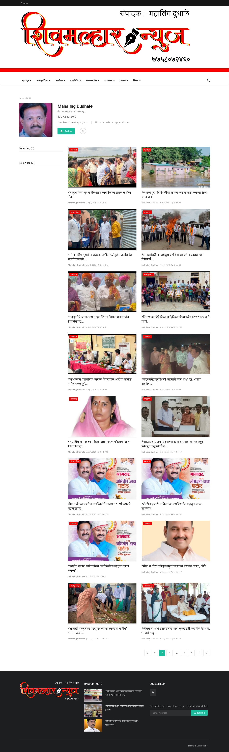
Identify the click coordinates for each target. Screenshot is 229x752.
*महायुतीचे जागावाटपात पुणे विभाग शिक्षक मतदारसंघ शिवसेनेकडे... (98, 319)
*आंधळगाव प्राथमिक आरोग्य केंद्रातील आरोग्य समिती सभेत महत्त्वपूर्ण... (100, 381)
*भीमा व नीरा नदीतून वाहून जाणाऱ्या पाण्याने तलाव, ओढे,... (175, 566)
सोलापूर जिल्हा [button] (43, 80)
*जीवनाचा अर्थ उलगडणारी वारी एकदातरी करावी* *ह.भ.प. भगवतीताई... (175, 630)
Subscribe (199, 712)
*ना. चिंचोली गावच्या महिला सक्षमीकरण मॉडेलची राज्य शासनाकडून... (99, 444)
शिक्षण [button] (136, 80)
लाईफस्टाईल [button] (91, 80)
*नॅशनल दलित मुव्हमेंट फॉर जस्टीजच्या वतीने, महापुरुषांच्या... (121, 723)
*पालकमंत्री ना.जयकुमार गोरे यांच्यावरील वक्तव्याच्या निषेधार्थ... (172, 257)
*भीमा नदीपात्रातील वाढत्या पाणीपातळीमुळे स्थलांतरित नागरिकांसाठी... (100, 257)
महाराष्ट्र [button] (26, 80)
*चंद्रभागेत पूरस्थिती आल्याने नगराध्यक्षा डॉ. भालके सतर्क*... (171, 381)
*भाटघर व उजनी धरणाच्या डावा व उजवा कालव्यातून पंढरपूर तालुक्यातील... (172, 444)
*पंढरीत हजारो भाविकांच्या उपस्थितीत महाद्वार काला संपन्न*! (171, 506)
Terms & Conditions (198, 745)
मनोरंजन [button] (59, 80)
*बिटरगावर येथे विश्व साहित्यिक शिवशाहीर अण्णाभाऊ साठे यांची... (175, 319)
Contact (24, 3)
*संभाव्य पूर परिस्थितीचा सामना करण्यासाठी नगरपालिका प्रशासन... (174, 195)
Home (21, 98)
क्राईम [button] (123, 80)
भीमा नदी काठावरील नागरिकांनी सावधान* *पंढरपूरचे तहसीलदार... (99, 506)
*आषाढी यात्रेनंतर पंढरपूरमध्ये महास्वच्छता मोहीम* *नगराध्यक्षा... (97, 630)
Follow (68, 131)
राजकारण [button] (108, 80)
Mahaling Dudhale (76, 202)
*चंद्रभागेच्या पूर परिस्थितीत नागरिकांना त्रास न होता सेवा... (99, 195)
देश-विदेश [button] (74, 80)
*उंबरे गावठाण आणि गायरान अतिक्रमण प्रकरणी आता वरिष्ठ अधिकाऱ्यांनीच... (123, 693)
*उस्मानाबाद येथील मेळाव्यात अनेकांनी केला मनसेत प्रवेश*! (124, 708)
